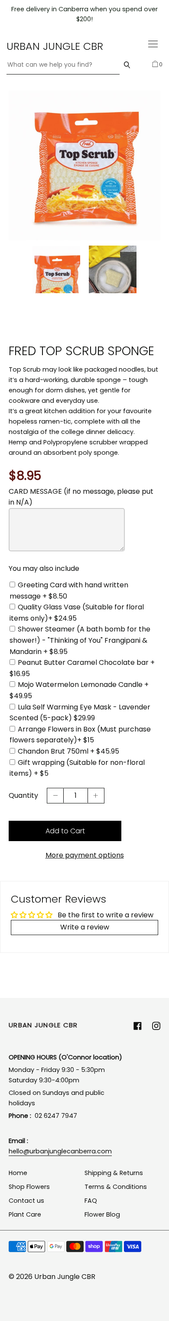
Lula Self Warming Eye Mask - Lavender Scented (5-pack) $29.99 (80, 712)
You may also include (44, 568)
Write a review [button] (84, 927)
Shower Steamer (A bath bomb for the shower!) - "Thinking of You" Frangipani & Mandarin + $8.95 (80, 640)
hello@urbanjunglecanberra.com (60, 1151)
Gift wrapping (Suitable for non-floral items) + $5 (77, 768)
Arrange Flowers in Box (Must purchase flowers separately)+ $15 (80, 734)
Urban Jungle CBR (54, 46)
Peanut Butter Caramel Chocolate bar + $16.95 (82, 668)
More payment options (85, 855)
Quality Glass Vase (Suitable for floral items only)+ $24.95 (77, 612)
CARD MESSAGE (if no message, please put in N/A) (81, 497)
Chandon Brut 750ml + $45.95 (68, 751)
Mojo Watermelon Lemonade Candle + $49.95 (79, 690)
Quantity (23, 795)
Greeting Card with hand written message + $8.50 (69, 590)
